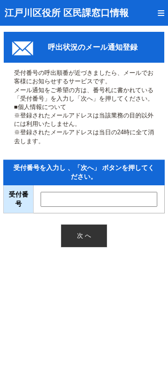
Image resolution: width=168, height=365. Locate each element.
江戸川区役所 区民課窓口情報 (67, 12)
